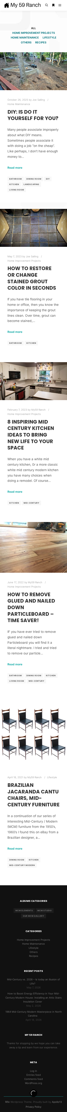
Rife (7, 1101)
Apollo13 (57, 1101)
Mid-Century (31, 503)
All (33, 28)
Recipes (40, 42)
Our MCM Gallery (33, 916)
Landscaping (31, 184)
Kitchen (14, 184)
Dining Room (33, 179)
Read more (14, 167)
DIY (48, 179)
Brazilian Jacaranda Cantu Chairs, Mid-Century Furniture (33, 795)
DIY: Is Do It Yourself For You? (32, 115)
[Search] (46, 5)
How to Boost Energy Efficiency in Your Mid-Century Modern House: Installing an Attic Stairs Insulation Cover (33, 997)
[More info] (53, 5)
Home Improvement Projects (33, 32)
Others (26, 42)
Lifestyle (49, 37)
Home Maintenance (25, 37)
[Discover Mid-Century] (22, 5)
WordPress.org (33, 1083)
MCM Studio (44, 910)
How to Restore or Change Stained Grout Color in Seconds (31, 278)
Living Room (16, 190)
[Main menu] (60, 5)
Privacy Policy (33, 1106)
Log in (33, 1070)
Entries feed (33, 1074)
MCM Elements (24, 910)
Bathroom (15, 179)
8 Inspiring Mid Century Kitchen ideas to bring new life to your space (30, 434)
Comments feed (33, 1078)
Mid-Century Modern (22, 865)
